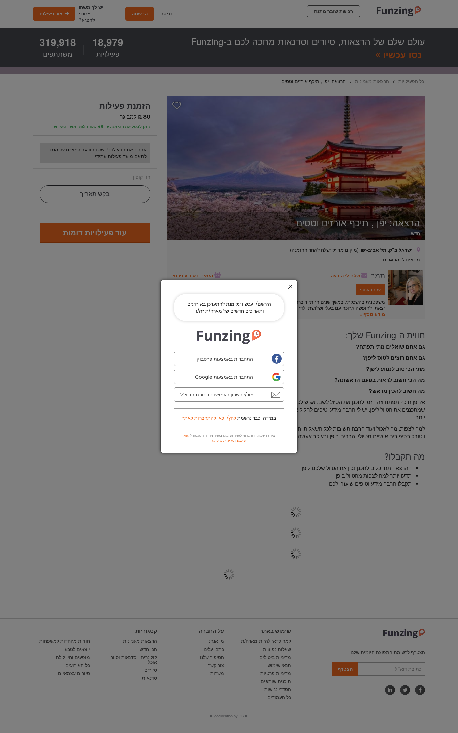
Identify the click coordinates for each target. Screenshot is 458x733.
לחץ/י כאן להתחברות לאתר (209, 418)
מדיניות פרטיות (223, 440)
